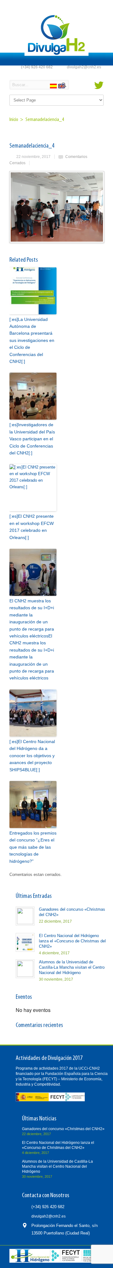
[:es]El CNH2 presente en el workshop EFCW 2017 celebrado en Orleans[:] (31, 527)
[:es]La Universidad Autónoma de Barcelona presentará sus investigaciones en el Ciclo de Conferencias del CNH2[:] (31, 340)
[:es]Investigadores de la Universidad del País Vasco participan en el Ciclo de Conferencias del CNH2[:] (32, 438)
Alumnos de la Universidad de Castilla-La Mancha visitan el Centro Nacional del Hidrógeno (72, 967)
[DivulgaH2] (56, 54)
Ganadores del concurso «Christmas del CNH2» (63, 1129)
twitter (99, 85)
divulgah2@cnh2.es (84, 67)
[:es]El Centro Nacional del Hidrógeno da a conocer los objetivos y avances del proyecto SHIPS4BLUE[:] (32, 755)
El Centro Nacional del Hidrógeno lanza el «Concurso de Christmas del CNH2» (72, 941)
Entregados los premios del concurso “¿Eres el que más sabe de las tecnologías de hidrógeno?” (32, 847)
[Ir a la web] (54, 1261)
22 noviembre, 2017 (33, 157)
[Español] (54, 87)
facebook (88, 85)
